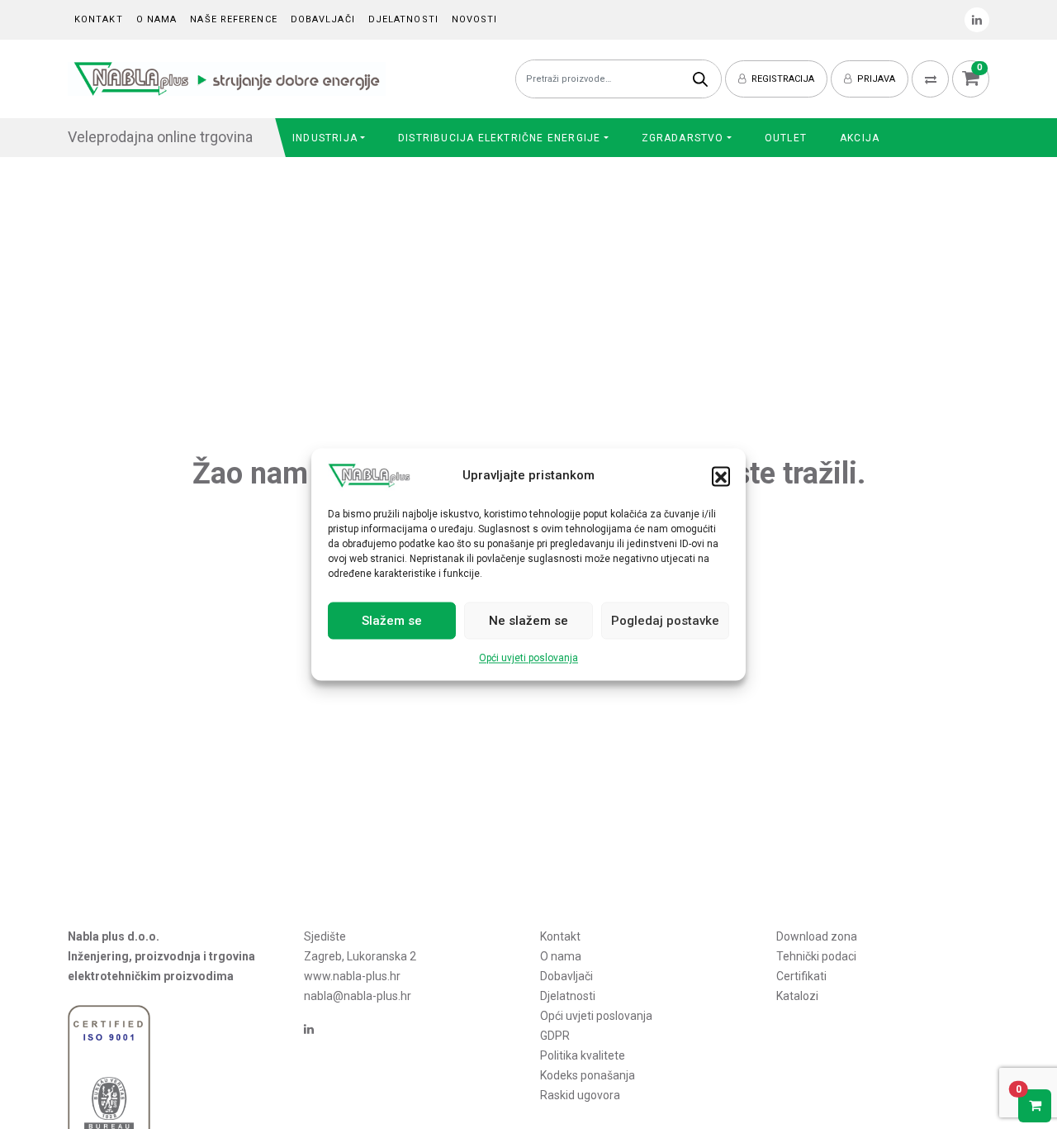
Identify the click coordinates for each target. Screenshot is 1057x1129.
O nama (157, 19)
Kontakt (98, 19)
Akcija (859, 138)
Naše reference (233, 19)
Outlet (786, 138)
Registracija (781, 79)
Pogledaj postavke (665, 620)
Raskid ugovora (580, 1095)
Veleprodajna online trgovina (160, 136)
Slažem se (392, 620)
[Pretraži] (700, 79)
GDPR (555, 1035)
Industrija (325, 138)
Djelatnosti (403, 19)
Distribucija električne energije (499, 138)
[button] (721, 476)
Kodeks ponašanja (587, 1075)
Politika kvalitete (582, 1055)
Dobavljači (323, 19)
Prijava (875, 79)
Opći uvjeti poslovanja (528, 659)
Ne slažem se (528, 620)
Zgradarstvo (683, 138)
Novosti (475, 19)
